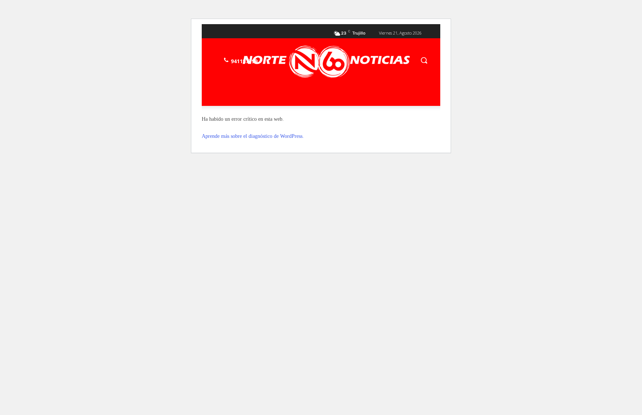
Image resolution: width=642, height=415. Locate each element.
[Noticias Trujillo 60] (326, 62)
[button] (424, 60)
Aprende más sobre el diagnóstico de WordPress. (253, 136)
